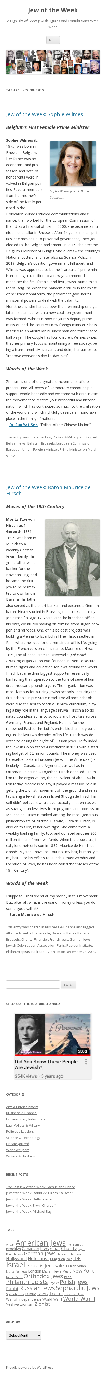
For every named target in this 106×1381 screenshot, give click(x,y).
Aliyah (10, 1244)
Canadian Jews (35, 1248)
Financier (41, 939)
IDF (77, 1258)
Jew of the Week (53, 10)
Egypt (81, 1249)
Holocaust (38, 1258)
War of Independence (23, 1299)
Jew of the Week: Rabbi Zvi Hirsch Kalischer (39, 1193)
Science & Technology (23, 1137)
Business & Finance (60, 927)
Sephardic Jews (77, 1288)
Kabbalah (78, 1265)
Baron (71, 933)
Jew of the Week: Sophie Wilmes (44, 114)
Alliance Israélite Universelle (28, 933)
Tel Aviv (42, 1294)
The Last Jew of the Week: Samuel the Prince (40, 1187)
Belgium (33, 443)
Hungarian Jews (61, 1259)
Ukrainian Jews (74, 1294)
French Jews (59, 939)
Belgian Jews (16, 443)
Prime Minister (71, 449)
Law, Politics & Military (62, 437)
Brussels (48, 443)
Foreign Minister (45, 449)
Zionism (54, 951)
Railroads (38, 951)
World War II (79, 1298)
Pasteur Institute (79, 945)
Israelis (34, 1265)
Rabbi (12, 1288)
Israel (15, 1264)
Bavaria (83, 933)
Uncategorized (17, 1143)
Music (67, 1271)
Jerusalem (57, 1265)
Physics (54, 1283)
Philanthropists (18, 951)
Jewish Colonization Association (30, 945)
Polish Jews (74, 1281)
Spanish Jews (15, 1294)
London (34, 1271)
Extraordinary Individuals (25, 1119)
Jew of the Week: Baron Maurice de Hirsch (48, 490)
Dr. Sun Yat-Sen (23, 424)
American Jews (41, 1243)
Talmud (30, 1293)
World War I (52, 1299)
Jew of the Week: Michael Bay (29, 1211)
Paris (61, 945)
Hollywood (16, 1258)
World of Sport (17, 1150)
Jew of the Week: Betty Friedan (30, 1199)
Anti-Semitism (76, 1244)
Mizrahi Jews (51, 1271)
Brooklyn (13, 1248)
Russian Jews (37, 1288)
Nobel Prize (14, 1277)
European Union (19, 449)
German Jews (80, 939)
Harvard (63, 1254)
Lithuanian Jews (16, 1271)
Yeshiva (12, 1304)
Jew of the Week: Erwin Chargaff (31, 1205)
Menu (53, 40)
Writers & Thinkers (20, 1156)
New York (83, 1270)
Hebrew (75, 1254)
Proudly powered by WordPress (29, 1367)
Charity (26, 939)
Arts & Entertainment (22, 1106)
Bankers (58, 933)
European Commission (74, 443)
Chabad (55, 1249)
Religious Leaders (20, 1131)
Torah (56, 1293)
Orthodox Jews (43, 1276)
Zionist (42, 1303)
